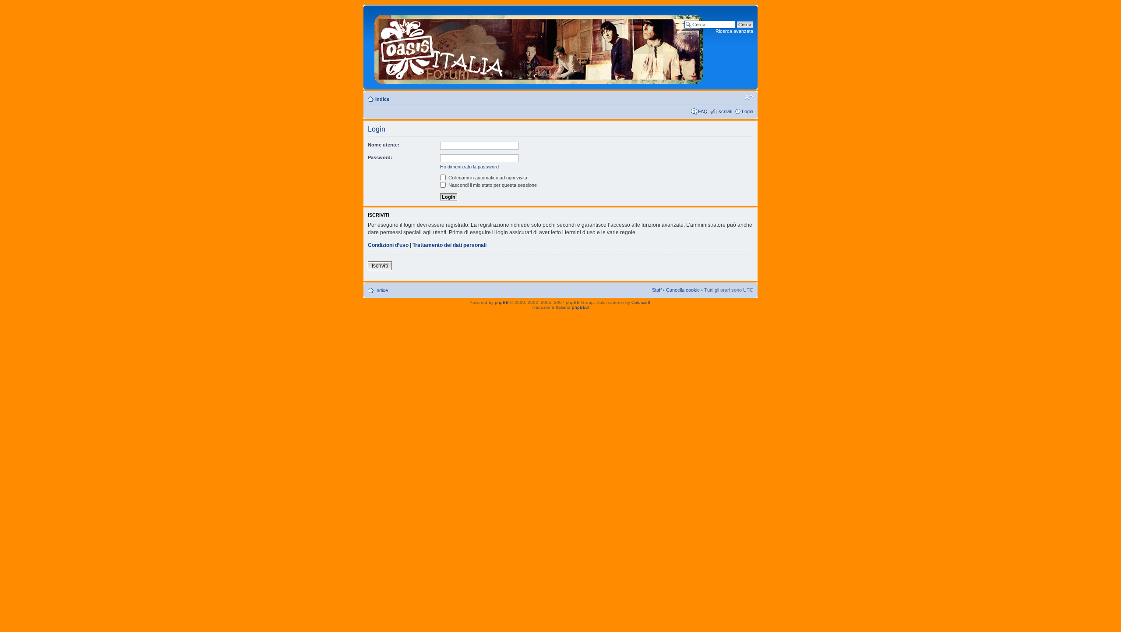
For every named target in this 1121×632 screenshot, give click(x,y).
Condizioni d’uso (388, 245)
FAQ (703, 111)
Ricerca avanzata (734, 31)
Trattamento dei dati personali (449, 245)
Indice (382, 99)
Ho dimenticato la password (469, 166)
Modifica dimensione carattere (746, 97)
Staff (657, 290)
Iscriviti (724, 111)
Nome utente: (383, 144)
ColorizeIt (640, 302)
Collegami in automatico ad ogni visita (487, 177)
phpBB (502, 302)
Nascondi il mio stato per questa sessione (492, 185)
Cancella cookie (683, 290)
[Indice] (539, 47)
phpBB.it (580, 307)
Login (747, 111)
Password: (380, 157)
